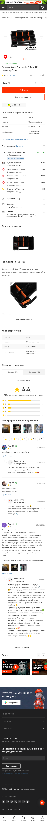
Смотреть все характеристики (15, 140)
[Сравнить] (36, 83)
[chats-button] (42, 802)
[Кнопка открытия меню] (3, 7)
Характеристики (21, 18)
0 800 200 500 (9, 738)
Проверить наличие (16, 158)
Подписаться (11, 766)
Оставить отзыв (23, 380)
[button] (41, 38)
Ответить (8, 456)
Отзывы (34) (13, 372)
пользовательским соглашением (15, 773)
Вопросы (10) (34, 372)
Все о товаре (7, 18)
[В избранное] (42, 83)
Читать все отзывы (22, 648)
